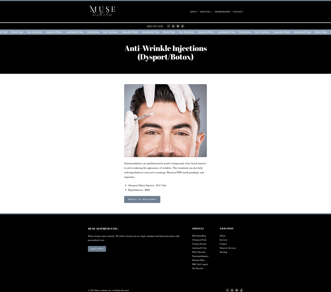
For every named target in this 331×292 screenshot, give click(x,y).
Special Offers (52, 32)
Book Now (15, 32)
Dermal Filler (198, 260)
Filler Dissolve (199, 251)
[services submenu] (211, 11)
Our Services (32, 32)
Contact (223, 243)
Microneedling (199, 235)
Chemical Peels (199, 239)
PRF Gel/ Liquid (200, 264)
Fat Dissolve (198, 268)
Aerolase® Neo (72, 32)
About (222, 235)
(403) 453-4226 (155, 26)
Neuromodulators (200, 256)
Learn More (97, 249)
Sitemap (223, 251)
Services (223, 239)
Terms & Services (228, 247)
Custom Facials (199, 243)
